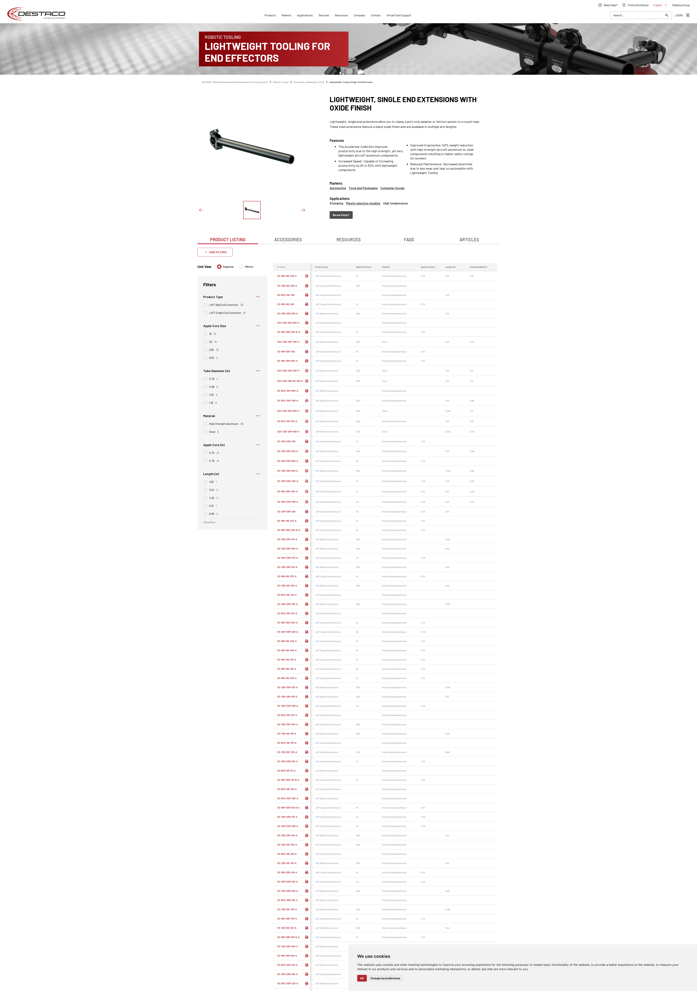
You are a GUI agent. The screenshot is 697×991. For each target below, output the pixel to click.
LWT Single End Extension (227, 312)
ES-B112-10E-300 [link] (286, 295)
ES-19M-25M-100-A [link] (287, 872)
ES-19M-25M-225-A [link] (287, 622)
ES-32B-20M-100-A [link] (287, 567)
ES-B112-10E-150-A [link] (287, 853)
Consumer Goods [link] (392, 188)
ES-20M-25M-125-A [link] (287, 881)
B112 (213, 357)
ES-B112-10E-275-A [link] (287, 715)
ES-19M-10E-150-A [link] (286, 668)
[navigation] (405, 215)
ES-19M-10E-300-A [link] (287, 275)
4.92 (213, 497)
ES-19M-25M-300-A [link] (287, 491)
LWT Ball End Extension (226, 304)
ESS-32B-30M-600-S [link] (288, 410)
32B (214, 349)
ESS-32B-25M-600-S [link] (288, 322)
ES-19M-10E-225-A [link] (287, 641)
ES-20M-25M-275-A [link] (287, 557)
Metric (249, 266)
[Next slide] (302, 210)
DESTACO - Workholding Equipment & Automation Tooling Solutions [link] (235, 82)
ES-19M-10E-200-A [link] (287, 650)
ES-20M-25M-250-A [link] (287, 826)
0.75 (214, 452)
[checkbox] (205, 304)
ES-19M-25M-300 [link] (286, 351)
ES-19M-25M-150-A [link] (287, 955)
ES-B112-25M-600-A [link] (287, 390)
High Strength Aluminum (226, 423)
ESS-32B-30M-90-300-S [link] (290, 380)
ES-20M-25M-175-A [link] (287, 816)
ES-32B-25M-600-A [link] (287, 470)
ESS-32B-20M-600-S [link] (288, 431)
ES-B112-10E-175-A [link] (286, 742)
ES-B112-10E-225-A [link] (287, 613)
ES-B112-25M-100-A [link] (287, 900)
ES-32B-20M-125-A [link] (287, 835)
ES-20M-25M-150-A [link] (287, 761)
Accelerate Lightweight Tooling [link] (309, 82)
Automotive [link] (338, 188)
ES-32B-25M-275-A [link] (287, 687)
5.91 (213, 505)
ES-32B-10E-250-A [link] (287, 585)
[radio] (219, 266)
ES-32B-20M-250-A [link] (287, 946)
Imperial (228, 266)
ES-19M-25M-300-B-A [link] (288, 332)
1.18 (213, 402)
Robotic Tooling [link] (280, 82)
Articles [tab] (469, 239)
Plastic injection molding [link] (363, 203)
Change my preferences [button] (385, 978)
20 (213, 341)
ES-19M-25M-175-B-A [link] (288, 779)
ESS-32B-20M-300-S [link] (288, 341)
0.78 (214, 460)
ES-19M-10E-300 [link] (285, 304)
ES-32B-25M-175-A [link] (287, 539)
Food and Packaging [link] (363, 188)
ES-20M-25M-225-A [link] (287, 631)
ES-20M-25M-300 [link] (286, 511)
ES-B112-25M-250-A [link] (287, 798)
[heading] (405, 103)
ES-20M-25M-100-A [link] (287, 974)
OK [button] (362, 978)
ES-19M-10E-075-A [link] (286, 576)
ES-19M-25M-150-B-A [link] (288, 937)
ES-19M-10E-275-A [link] (286, 520)
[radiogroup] (235, 268)
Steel (214, 431)
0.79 (213, 378)
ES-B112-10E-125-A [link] (287, 594)
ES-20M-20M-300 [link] (286, 441)
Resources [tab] (349, 239)
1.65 (213, 481)
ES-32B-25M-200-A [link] (287, 724)
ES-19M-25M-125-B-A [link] (288, 807)
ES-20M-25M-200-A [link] (287, 705)
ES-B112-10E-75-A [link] (286, 770)
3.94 (213, 489)
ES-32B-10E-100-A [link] (286, 927)
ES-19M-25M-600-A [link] (287, 360)
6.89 (213, 513)
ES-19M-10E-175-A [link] (286, 659)
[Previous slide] (201, 210)
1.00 (213, 394)
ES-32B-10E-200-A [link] (287, 844)
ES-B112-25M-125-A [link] (287, 964)
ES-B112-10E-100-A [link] (287, 789)
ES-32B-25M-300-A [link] (287, 451)
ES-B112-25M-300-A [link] (287, 400)
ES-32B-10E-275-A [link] (287, 909)
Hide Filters (218, 252)
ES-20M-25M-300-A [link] (287, 481)
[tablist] (348, 237)
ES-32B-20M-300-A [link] (287, 313)
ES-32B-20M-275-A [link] (287, 604)
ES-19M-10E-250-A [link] (287, 678)
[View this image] (252, 210)
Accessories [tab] (288, 239)
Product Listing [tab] (227, 239)
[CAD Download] (306, 276)
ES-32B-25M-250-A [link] (287, 548)
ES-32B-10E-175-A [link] (286, 733)
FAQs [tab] (409, 239)
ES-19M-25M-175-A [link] (287, 918)
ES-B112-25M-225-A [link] (287, 983)
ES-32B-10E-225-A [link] (287, 752)
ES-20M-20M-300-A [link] (287, 501)
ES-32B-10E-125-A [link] (286, 863)
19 (212, 333)
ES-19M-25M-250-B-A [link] (288, 530)
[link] (607, 5)
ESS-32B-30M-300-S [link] (288, 370)
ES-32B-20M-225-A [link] (287, 890)
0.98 (213, 386)
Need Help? (341, 215)
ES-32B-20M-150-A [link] (287, 696)
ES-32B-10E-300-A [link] (287, 285)
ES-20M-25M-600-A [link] (287, 460)
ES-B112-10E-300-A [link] (287, 421)
